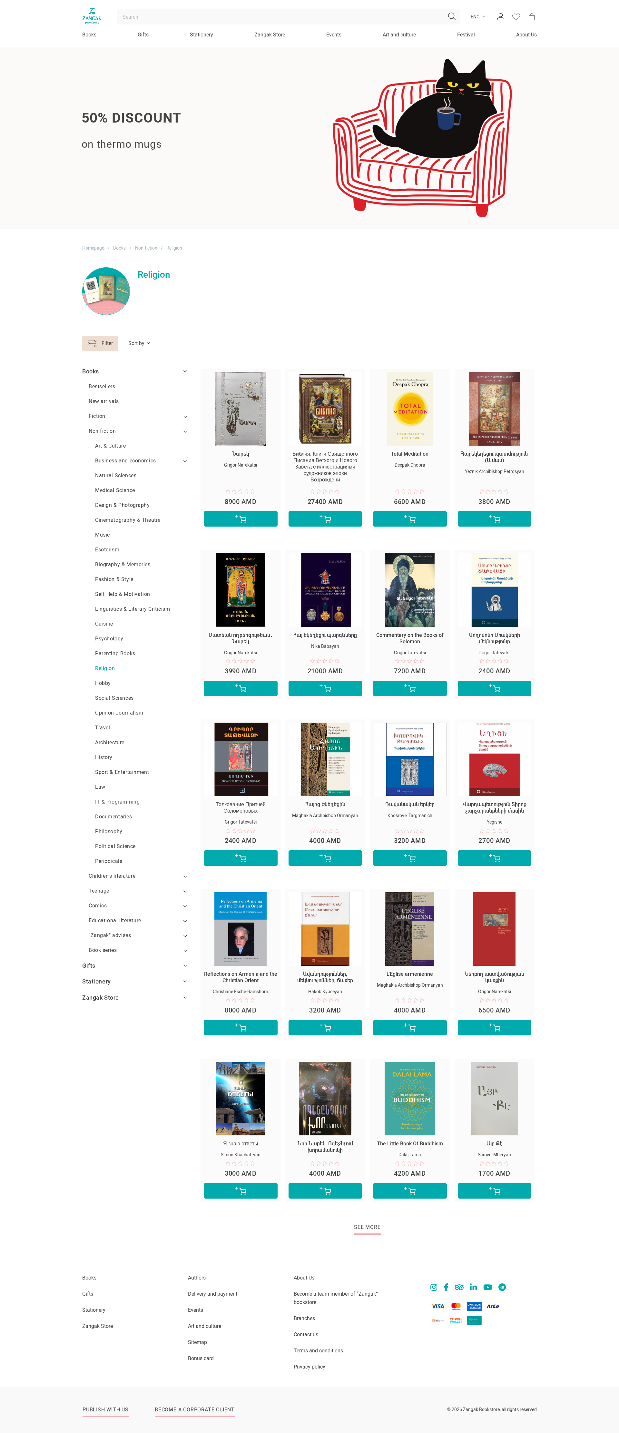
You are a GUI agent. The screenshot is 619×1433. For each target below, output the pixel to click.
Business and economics (125, 461)
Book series (103, 950)
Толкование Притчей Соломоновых (241, 807)
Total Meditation (409, 454)
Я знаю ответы (240, 1144)
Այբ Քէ (494, 1144)
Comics (98, 906)
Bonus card (201, 1358)
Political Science (115, 846)
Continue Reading (107, 168)
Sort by (136, 343)
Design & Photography (122, 505)
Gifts (143, 35)
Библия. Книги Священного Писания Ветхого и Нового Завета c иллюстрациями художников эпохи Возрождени (325, 467)
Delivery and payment (212, 1294)
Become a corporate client (195, 1410)
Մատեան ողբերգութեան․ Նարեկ (241, 638)
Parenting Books (115, 653)
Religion (105, 668)
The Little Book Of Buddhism (410, 1144)
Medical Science (115, 490)
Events (333, 35)
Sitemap (197, 1342)
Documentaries (113, 817)
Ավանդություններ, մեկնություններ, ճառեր (325, 977)
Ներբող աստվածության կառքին (494, 977)
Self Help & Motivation (122, 594)
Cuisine (104, 624)
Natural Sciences (115, 475)
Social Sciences (114, 698)
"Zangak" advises (110, 935)
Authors (197, 1278)
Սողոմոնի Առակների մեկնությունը (494, 638)
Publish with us (106, 1410)
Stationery (201, 35)
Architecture (109, 742)
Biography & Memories (123, 564)
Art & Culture (110, 446)
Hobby (103, 683)
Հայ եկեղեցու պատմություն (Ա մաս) (494, 457)
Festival (466, 35)
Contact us (306, 1334)
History (104, 757)
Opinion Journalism (119, 713)
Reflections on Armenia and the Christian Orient (240, 977)
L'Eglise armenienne (410, 974)
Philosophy (109, 831)
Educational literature (115, 920)
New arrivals (104, 401)
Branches (304, 1318)
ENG (475, 16)
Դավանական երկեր (410, 804)
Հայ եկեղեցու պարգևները (325, 635)
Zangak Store (269, 35)
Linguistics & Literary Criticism (132, 609)
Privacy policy (309, 1367)
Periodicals (108, 861)
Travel (102, 728)
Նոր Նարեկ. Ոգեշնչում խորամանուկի (325, 1147)
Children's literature (112, 876)
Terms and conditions (318, 1351)
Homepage (93, 248)
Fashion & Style (114, 579)
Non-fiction (146, 248)
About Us (526, 35)
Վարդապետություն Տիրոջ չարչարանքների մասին (494, 807)
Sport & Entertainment (122, 772)
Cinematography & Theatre (128, 520)
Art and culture (399, 35)
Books (89, 35)
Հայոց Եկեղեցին (325, 804)
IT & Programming (117, 802)
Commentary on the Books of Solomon (410, 638)
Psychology (109, 639)
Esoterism (107, 550)
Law (100, 787)
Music (102, 535)
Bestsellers (102, 386)
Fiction (97, 416)
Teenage (99, 891)
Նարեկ (240, 454)
